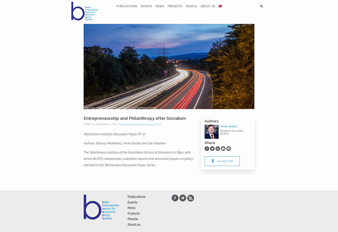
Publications (126, 6)
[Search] (261, 6)
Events (146, 6)
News (159, 6)
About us (208, 6)
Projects (175, 6)
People (191, 6)
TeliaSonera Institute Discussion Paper (140, 124)
